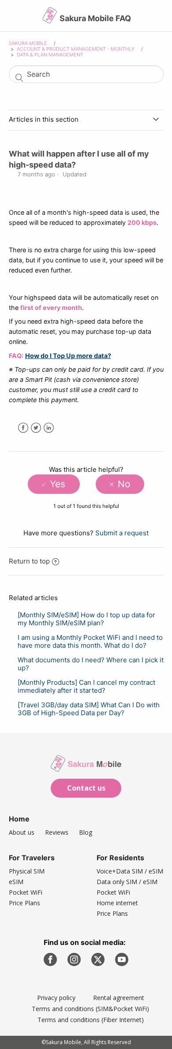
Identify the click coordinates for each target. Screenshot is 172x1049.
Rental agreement (118, 997)
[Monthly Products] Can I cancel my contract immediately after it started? (86, 686)
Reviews (56, 832)
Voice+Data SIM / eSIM (130, 871)
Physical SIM (27, 871)
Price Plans (24, 903)
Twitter (35, 427)
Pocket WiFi (25, 892)
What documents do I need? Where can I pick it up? (91, 664)
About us (21, 832)
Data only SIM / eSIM (127, 881)
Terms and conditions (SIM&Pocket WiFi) (90, 1008)
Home (19, 818)
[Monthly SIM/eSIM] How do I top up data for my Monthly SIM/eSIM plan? (86, 619)
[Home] (50, 19)
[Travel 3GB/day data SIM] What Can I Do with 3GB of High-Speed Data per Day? (89, 709)
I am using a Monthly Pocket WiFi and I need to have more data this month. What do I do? (90, 641)
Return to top (29, 561)
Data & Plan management (50, 55)
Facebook (23, 427)
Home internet (117, 903)
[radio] (53, 484)
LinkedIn (48, 427)
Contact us (86, 788)
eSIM (16, 881)
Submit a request (122, 533)
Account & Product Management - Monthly (76, 49)
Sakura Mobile (28, 43)
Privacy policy (56, 997)
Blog (85, 832)
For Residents (120, 857)
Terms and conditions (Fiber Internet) (90, 1019)
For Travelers (32, 857)
